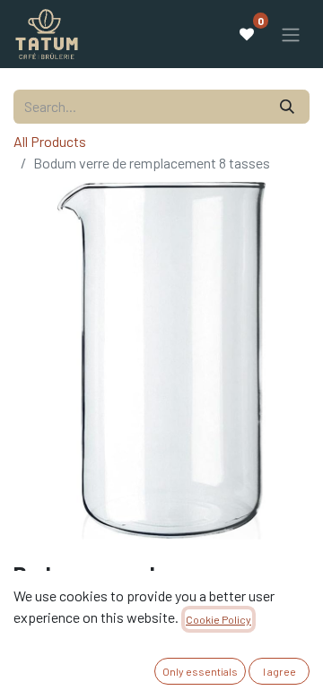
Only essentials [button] (200, 671)
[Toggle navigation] (291, 34)
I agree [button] (279, 671)
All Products (49, 141)
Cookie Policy (218, 619)
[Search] (287, 107)
